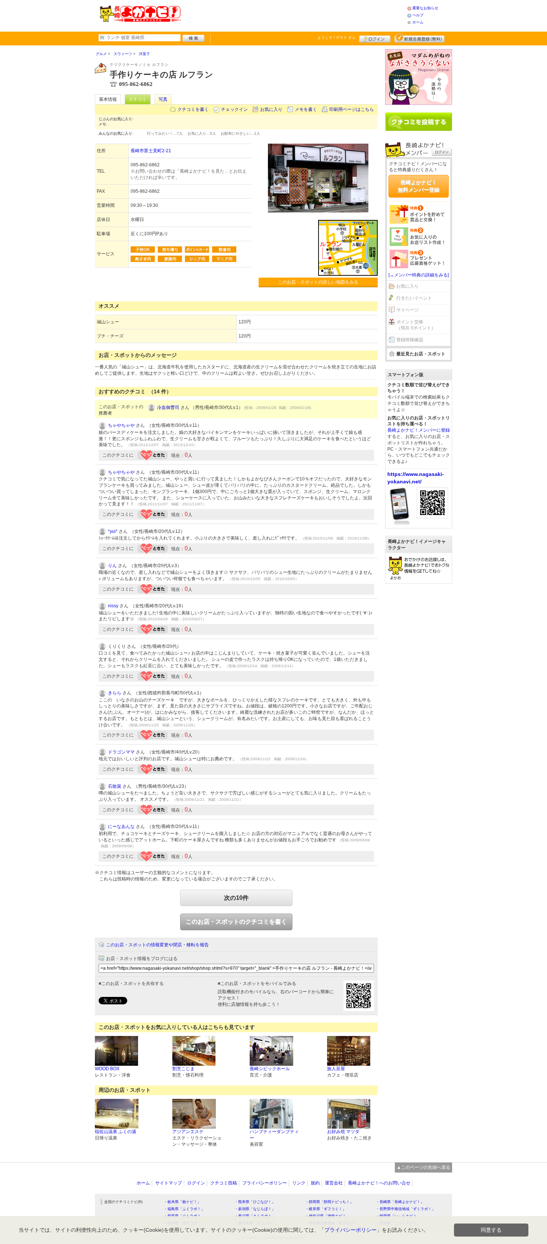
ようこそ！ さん (336, 37)
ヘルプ (417, 15)
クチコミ (138, 99)
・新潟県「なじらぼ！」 (254, 1209)
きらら (114, 692)
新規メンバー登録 (419, 38)
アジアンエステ (188, 1131)
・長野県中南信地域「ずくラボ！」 (405, 1209)
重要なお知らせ (425, 8)
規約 (315, 1183)
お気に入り (271, 109)
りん (112, 565)
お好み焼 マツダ (343, 1131)
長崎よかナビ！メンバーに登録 (418, 430)
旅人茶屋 (336, 1068)
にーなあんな (121, 826)
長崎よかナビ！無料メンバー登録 (418, 186)
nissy (113, 605)
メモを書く (306, 109)
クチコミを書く (193, 109)
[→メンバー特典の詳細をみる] (418, 275)
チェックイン (234, 109)
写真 (163, 99)
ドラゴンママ (121, 752)
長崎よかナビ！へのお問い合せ (379, 1183)
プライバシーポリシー (264, 1183)
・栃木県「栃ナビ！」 (182, 1202)
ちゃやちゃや (121, 425)
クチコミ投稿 (223, 1183)
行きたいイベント (414, 298)
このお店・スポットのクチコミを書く (236, 921)
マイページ (407, 310)
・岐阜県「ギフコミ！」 (325, 1209)
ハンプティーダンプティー (274, 1135)
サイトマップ (168, 1183)
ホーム (417, 22)
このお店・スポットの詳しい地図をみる (318, 282)
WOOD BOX (107, 1068)
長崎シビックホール (270, 1068)
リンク (299, 1183)
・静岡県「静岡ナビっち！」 (329, 1202)
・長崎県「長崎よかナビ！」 (400, 1202)
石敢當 (114, 786)
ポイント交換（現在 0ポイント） (416, 325)
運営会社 (334, 1183)
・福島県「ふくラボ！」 (184, 1209)
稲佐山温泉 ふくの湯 (115, 1131)
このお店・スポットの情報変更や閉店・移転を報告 (157, 944)
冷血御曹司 (168, 407)
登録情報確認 (409, 339)
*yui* (113, 531)
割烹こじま (183, 1068)
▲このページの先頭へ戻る (423, 1167)
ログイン (375, 38)
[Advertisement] (294, 15)
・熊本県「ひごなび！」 (254, 1202)
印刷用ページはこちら (351, 109)
